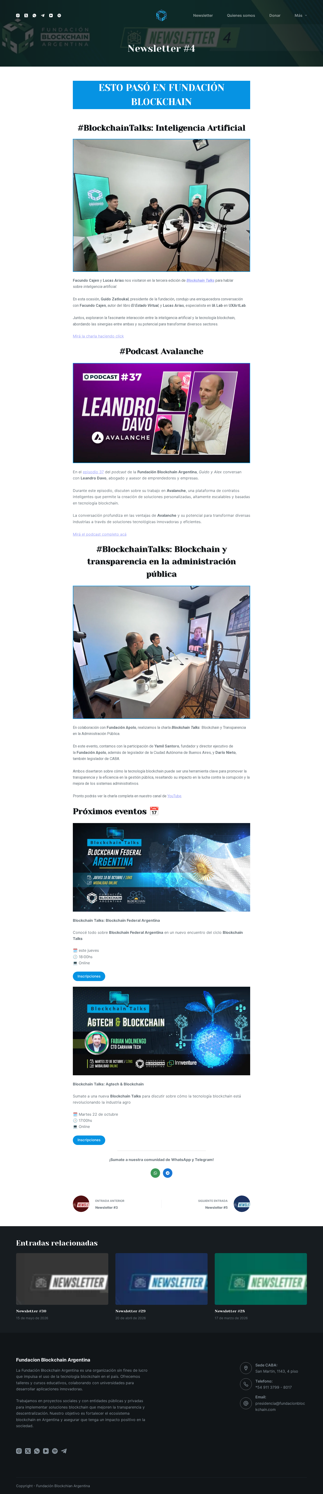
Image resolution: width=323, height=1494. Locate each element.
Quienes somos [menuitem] (241, 15)
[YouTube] (51, 15)
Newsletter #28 (230, 1311)
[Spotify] (59, 15)
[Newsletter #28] (261, 1279)
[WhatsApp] (34, 15)
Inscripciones (89, 976)
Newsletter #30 (31, 1311)
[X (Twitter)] (26, 15)
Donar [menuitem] (274, 15)
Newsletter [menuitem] (203, 15)
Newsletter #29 (130, 1311)
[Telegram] (42, 15)
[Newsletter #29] (161, 1279)
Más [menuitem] (298, 15)
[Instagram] (18, 15)
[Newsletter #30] (62, 1279)
